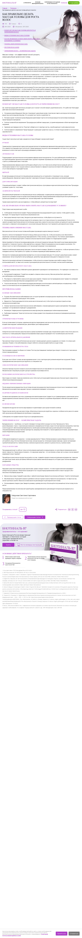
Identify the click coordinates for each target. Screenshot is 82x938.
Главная (4, 8)
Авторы (60, 10)
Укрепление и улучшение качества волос (52, 2)
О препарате (27, 3)
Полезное (64, 3)
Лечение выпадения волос (37, 2)
